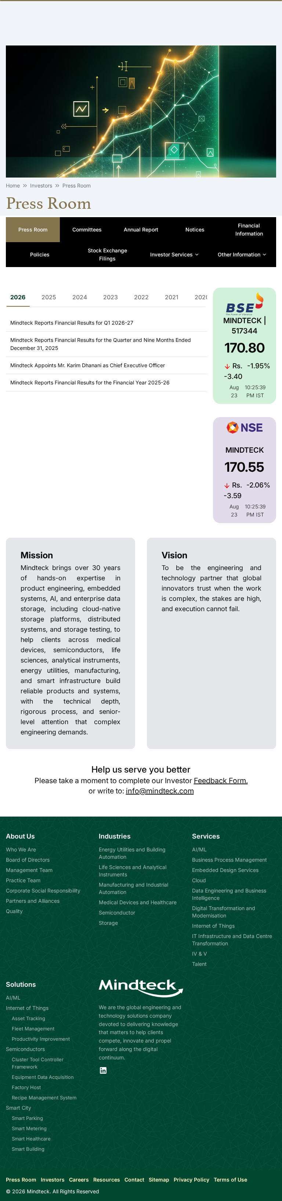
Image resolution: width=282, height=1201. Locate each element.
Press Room (21, 1179)
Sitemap (159, 1179)
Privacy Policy (191, 1179)
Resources (106, 1179)
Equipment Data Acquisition (43, 1077)
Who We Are (21, 849)
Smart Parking (27, 1118)
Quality (14, 911)
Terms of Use (230, 1179)
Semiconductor (117, 912)
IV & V (199, 953)
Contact (134, 1179)
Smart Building (28, 1149)
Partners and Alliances (32, 901)
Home (13, 185)
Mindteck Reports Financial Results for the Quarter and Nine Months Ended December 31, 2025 (100, 344)
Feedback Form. (221, 780)
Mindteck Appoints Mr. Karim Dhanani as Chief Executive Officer (87, 365)
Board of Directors (28, 860)
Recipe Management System (44, 1097)
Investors (53, 1179)
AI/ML (199, 849)
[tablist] (139, 297)
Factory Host (26, 1087)
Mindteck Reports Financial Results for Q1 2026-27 (71, 323)
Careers (79, 1179)
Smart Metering (29, 1128)
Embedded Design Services (225, 870)
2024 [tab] (79, 297)
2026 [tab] (17, 297)
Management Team (29, 870)
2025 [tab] (48, 297)
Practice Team (23, 880)
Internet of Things (213, 926)
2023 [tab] (110, 297)
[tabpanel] (106, 350)
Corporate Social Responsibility (43, 890)
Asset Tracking (28, 1018)
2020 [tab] (202, 297)
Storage (108, 923)
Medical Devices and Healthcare (138, 902)
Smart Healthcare (31, 1139)
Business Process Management (229, 860)
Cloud (199, 880)
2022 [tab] (141, 297)
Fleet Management (33, 1029)
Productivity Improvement (41, 1039)
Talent (199, 964)
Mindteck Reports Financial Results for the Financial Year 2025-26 (90, 382)
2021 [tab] (171, 297)
